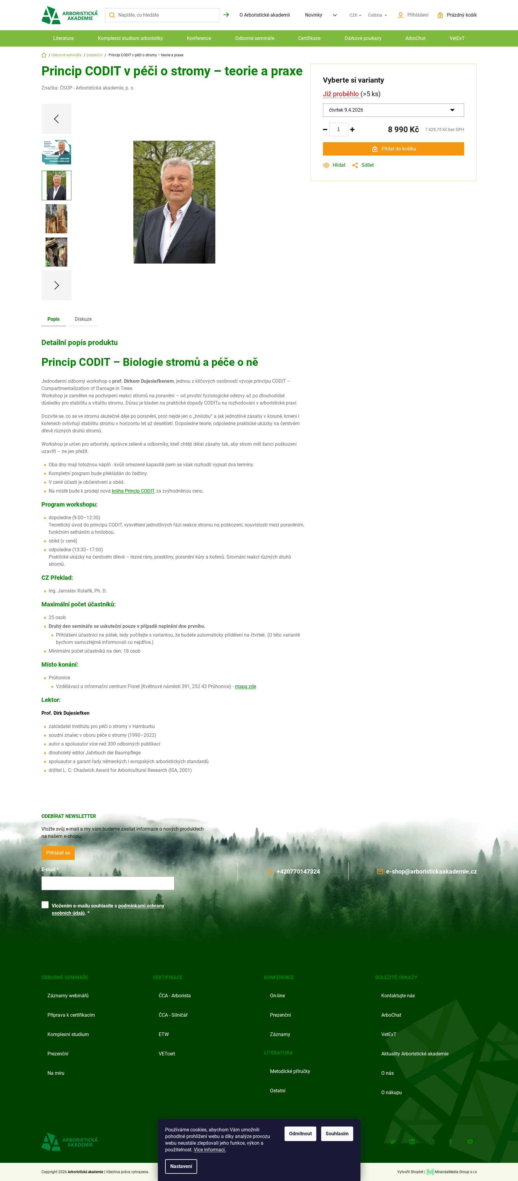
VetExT (388, 1034)
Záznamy (280, 1034)
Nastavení (181, 1166)
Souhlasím (337, 1134)
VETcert (167, 1054)
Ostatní (277, 1091)
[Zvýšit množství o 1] (352, 129)
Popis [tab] (53, 319)
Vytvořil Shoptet (410, 1172)
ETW (164, 1034)
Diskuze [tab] (83, 319)
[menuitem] (63, 38)
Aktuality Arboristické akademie (414, 1054)
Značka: (87, 88)
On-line (277, 996)
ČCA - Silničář (173, 1015)
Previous (56, 119)
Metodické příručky (290, 1071)
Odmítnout (300, 1134)
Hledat (226, 14)
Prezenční (57, 1054)
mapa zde (245, 686)
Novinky (313, 15)
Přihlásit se (58, 853)
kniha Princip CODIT (133, 491)
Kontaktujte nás (398, 996)
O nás (387, 1073)
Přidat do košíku (399, 149)
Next (56, 285)
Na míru (55, 1073)
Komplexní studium (68, 1034)
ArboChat (391, 1015)
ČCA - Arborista (175, 996)
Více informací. (210, 1150)
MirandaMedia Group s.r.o (456, 1172)
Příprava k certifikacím (71, 1015)
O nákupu (391, 1092)
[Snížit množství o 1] (325, 129)
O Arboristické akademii (264, 15)
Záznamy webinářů (68, 996)
